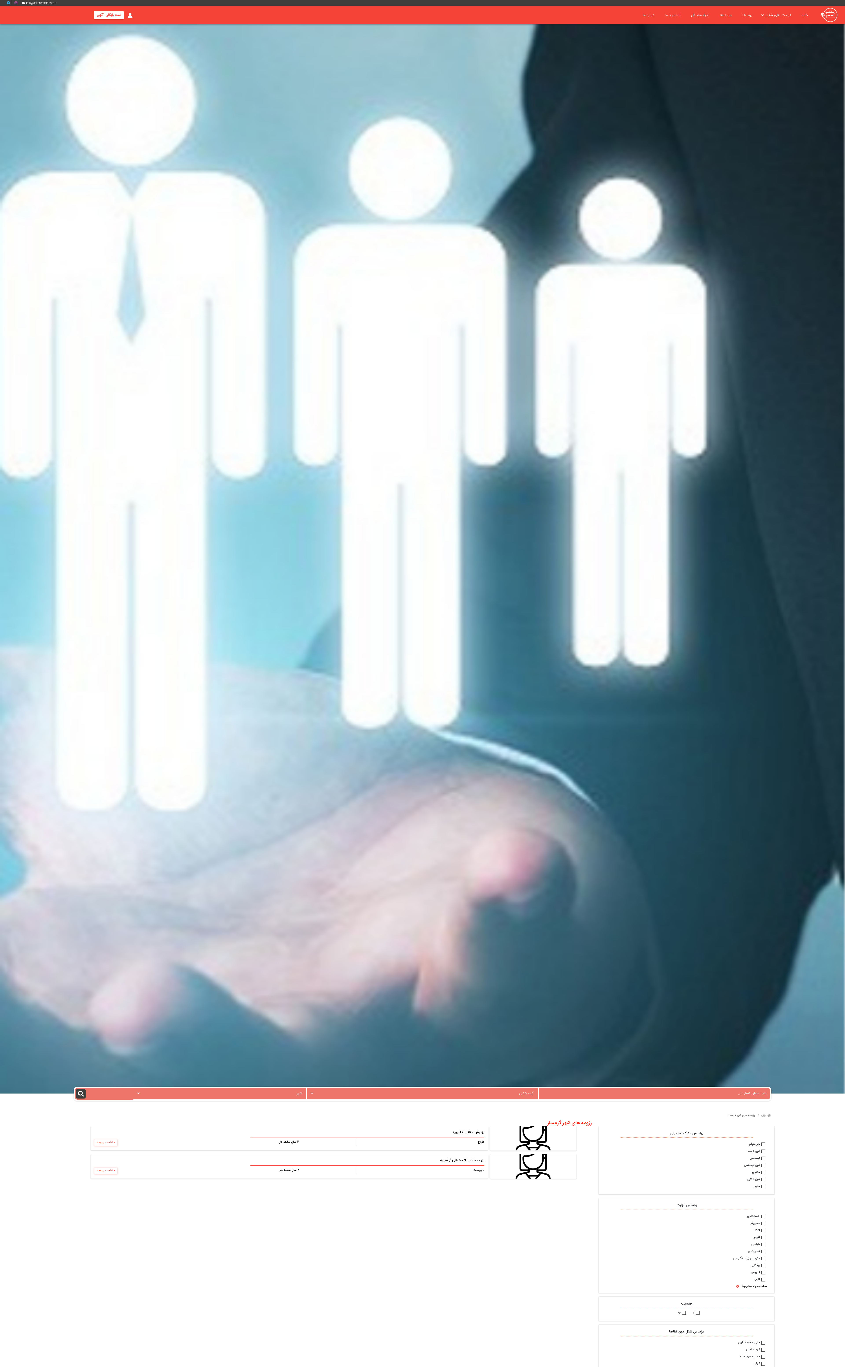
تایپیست (479, 1170)
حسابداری (754, 1216)
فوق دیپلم (754, 1151)
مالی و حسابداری (749, 1342)
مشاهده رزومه (106, 1142)
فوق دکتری (753, 1179)
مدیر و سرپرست (750, 1356)
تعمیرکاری (754, 1251)
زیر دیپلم (755, 1144)
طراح (481, 1142)
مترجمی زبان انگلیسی (747, 1258)
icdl (758, 1230)
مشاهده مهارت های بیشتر (753, 1286)
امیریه (457, 1132)
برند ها (747, 15)
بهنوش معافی (474, 1132)
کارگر (758, 1364)
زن (693, 1312)
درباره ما (648, 15)
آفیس (757, 1237)
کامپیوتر (756, 1223)
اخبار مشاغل (700, 15)
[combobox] (422, 1094)
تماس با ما (673, 15)
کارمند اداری (753, 1349)
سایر (758, 1186)
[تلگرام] (10, 3)
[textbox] (422, 1092)
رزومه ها (726, 15)
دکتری (756, 1172)
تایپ (757, 1279)
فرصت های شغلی (778, 15)
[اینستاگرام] (18, 3)
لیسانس (755, 1158)
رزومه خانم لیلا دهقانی (468, 1160)
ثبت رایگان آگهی (109, 15)
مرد (679, 1312)
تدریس (756, 1272)
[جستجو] (104, 1094)
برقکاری (756, 1265)
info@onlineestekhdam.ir (41, 3)
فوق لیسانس (752, 1165)
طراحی (756, 1244)
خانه (805, 15)
